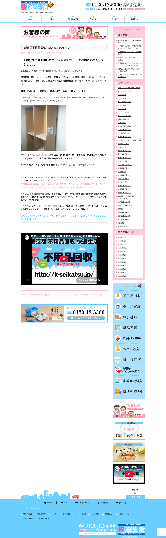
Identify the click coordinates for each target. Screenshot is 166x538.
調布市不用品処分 (124, 212)
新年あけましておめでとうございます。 (129, 59)
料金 (52, 19)
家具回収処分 (129, 391)
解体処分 (121, 209)
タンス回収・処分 (124, 105)
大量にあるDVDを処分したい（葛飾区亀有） (130, 76)
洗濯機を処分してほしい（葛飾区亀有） (129, 53)
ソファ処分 (122, 98)
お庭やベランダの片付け (129, 370)
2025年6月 (122, 265)
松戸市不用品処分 (124, 154)
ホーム (31, 19)
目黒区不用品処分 (124, 186)
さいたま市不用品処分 (126, 91)
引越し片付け (122, 147)
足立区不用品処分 (124, 219)
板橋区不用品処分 (124, 158)
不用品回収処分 (39, 53)
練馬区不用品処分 (124, 189)
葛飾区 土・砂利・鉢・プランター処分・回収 (129, 197)
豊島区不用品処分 (124, 216)
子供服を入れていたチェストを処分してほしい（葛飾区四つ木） (129, 64)
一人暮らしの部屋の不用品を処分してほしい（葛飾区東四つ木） (129, 47)
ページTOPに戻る (135, 497)
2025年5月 (122, 269)
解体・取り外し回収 (55, 53)
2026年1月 (122, 244)
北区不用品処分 (123, 133)
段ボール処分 (122, 161)
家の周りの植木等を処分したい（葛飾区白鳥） (129, 70)
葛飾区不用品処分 (124, 202)
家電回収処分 (129, 381)
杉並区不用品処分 (124, 151)
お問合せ (135, 19)
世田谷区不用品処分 (125, 126)
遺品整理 (121, 223)
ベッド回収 (129, 349)
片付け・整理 (129, 338)
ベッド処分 (122, 109)
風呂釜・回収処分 (124, 226)
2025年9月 (122, 255)
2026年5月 (122, 237)
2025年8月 (122, 258)
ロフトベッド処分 (124, 116)
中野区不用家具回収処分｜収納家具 (35, 295)
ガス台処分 (122, 95)
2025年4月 (122, 272)
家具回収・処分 (123, 144)
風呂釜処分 (129, 359)
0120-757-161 (42, 155)
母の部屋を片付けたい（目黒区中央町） (129, 42)
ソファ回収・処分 (124, 102)
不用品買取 (122, 123)
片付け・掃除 (122, 182)
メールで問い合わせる (134, 9)
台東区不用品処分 (124, 137)
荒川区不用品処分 (124, 193)
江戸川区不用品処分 (125, 165)
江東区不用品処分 (124, 168)
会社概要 (114, 19)
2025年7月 (122, 262)
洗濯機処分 (122, 172)
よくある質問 (93, 19)
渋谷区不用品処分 (124, 175)
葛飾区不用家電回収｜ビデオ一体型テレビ (90, 295)
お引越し (129, 317)
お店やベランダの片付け (128, 514)
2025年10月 (122, 251)
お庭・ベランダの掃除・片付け (129, 88)
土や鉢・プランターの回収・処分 (129, 140)
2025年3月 (122, 276)
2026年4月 (122, 241)
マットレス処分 (123, 112)
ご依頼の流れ (72, 19)
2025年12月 (122, 248)
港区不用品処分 (123, 179)
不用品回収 (129, 296)
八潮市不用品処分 (124, 130)
